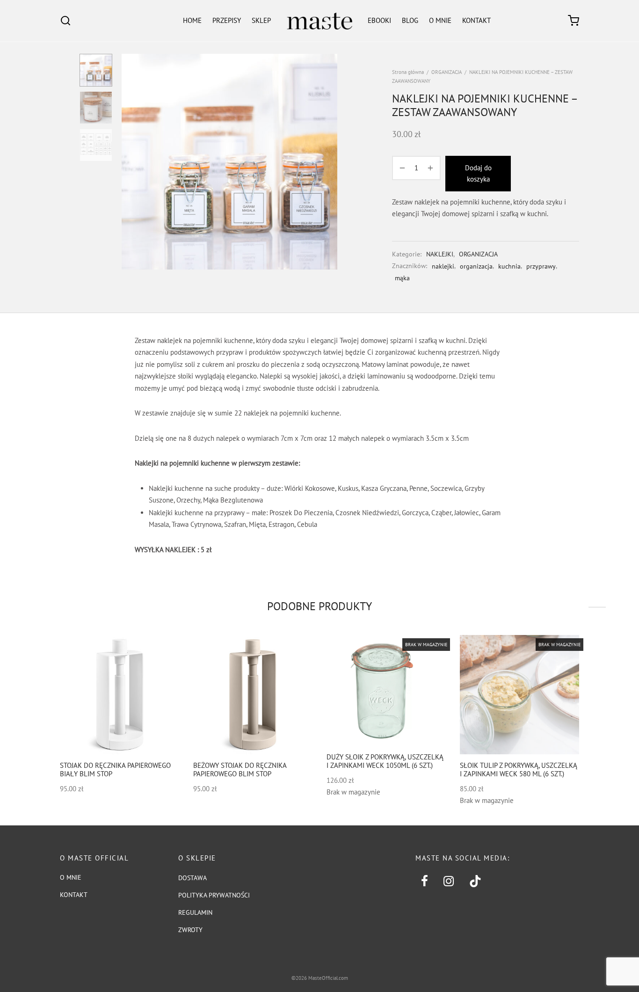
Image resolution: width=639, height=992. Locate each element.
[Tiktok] (475, 881)
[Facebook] (424, 881)
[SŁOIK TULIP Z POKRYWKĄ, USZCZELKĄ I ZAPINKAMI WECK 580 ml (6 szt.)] (519, 694)
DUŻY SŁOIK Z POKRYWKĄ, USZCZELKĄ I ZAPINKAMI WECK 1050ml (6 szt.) (385, 760)
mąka (402, 278)
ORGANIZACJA (446, 72)
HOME (192, 20)
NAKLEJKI (439, 254)
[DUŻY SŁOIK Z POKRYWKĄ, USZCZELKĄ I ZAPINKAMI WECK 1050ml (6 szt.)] (386, 690)
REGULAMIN (195, 912)
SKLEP (261, 20)
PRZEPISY (226, 20)
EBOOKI (379, 20)
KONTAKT (476, 20)
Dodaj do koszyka (478, 173)
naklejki (443, 266)
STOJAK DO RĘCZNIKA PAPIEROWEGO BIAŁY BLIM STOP (115, 769)
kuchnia (509, 266)
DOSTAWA (192, 878)
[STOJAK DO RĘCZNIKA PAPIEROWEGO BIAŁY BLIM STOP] (119, 694)
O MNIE (440, 20)
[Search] (65, 20)
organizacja (476, 266)
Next (328, 162)
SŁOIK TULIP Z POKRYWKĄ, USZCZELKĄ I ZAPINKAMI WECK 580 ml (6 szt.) (518, 769)
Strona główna (408, 72)
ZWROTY (190, 930)
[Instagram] (448, 881)
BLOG (410, 20)
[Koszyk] (573, 20)
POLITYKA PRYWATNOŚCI (214, 895)
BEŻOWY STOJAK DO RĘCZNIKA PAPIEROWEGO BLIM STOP (239, 769)
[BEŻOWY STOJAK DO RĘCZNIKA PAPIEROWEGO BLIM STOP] (252, 694)
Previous (131, 162)
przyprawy (541, 266)
